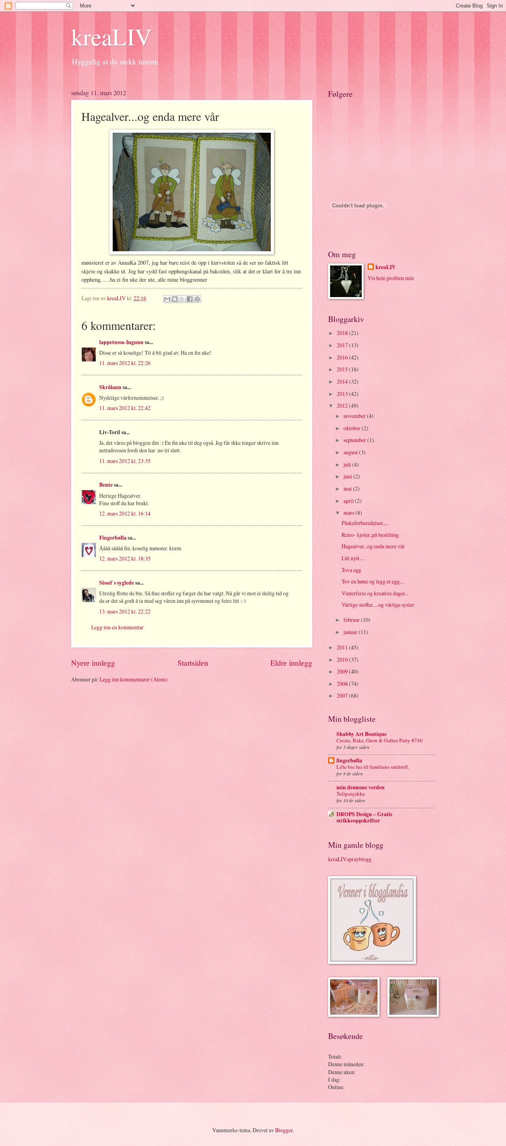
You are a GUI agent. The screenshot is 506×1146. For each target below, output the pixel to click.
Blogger (284, 1130)
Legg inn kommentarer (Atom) (134, 679)
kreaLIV (111, 36)
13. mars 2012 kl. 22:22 (125, 611)
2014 (343, 381)
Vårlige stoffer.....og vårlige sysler (378, 604)
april (349, 500)
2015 (343, 369)
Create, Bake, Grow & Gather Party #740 (379, 740)
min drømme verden (360, 787)
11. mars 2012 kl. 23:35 (125, 461)
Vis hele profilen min (391, 278)
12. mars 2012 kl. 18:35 (125, 558)
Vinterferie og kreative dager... (375, 593)
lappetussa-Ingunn (121, 342)
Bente (106, 485)
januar (351, 632)
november (355, 416)
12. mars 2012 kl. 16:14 (125, 513)
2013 (343, 393)
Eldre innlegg (291, 663)
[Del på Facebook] (190, 299)
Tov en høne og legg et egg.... (373, 581)
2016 (343, 357)
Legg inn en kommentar (117, 627)
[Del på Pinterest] (197, 299)
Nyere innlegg (93, 663)
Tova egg (351, 570)
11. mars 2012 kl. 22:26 (125, 363)
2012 (343, 405)
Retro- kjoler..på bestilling (370, 534)
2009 (343, 671)
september (355, 440)
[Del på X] (182, 299)
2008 (343, 683)
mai (348, 488)
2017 (343, 345)
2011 (343, 647)
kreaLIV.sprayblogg (350, 859)
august (351, 452)
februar (352, 619)
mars (349, 512)
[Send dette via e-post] (167, 299)
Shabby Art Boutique (361, 734)
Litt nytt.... (353, 558)
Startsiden (192, 663)
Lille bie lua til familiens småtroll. (372, 766)
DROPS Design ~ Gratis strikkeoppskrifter (364, 817)
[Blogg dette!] (175, 299)
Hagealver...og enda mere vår (373, 546)
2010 (343, 659)
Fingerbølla (112, 538)
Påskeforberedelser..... (365, 523)
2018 (343, 333)
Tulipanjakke (350, 793)
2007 (343, 695)
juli (348, 464)
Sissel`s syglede (116, 583)
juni (348, 476)
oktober (353, 428)
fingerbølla (349, 760)
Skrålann (110, 387)
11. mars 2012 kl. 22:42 (125, 408)
